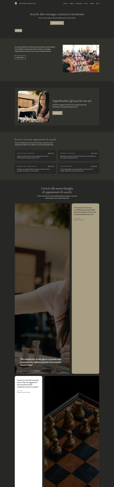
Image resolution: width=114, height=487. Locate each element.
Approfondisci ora (57, 23)
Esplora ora (57, 113)
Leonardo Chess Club (27, 3)
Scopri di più (20, 57)
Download (18, 30)
